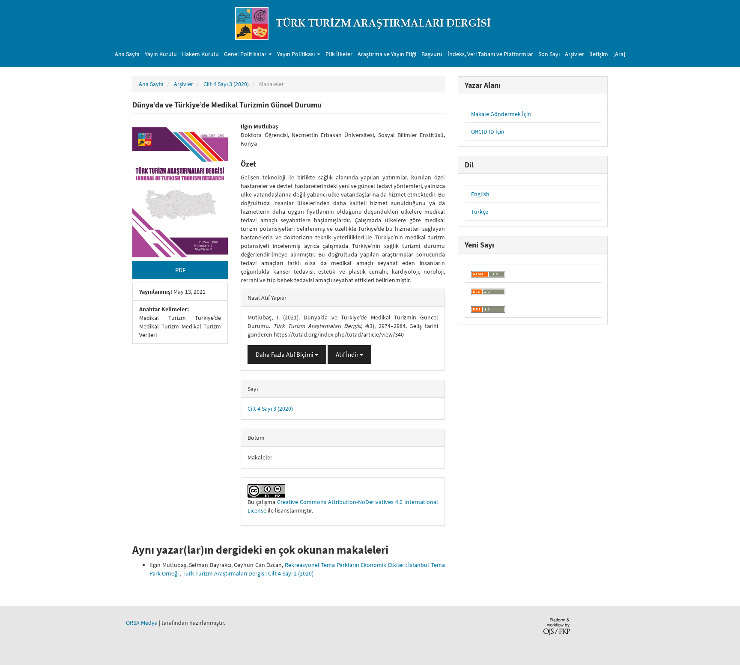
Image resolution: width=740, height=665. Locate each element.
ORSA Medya (142, 622)
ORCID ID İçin (487, 131)
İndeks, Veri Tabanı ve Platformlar (490, 54)
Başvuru (431, 54)
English (480, 194)
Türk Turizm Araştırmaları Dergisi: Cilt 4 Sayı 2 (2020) (247, 573)
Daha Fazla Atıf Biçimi (285, 354)
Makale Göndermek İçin (501, 114)
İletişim (598, 54)
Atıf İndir (348, 354)
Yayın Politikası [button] (296, 54)
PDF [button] (180, 270)
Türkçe (479, 211)
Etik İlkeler (338, 54)
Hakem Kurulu (200, 54)
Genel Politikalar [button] (246, 54)
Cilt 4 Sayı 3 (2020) (226, 84)
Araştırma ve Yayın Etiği (387, 54)
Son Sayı (549, 54)
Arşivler (574, 54)
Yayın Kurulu (161, 54)
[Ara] (619, 54)
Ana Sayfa (127, 54)
